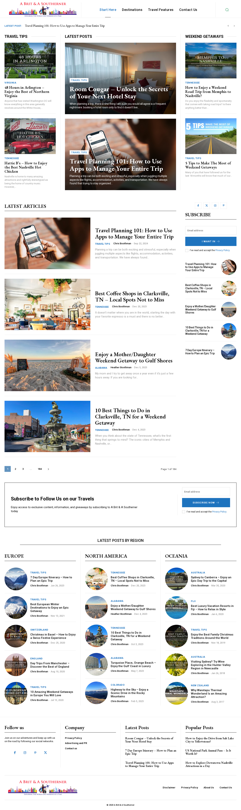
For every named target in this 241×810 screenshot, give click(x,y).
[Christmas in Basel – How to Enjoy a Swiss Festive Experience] (16, 636)
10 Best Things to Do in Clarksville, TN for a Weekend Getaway (130, 416)
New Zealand (200, 685)
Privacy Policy (222, 250)
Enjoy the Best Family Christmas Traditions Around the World (212, 636)
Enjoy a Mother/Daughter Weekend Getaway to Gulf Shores (133, 357)
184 (40, 469)
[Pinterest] (223, 205)
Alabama (101, 367)
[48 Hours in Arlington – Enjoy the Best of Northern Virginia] (30, 60)
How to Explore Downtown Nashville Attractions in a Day (209, 764)
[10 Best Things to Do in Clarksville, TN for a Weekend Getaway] (47, 426)
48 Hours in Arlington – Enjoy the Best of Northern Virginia (27, 91)
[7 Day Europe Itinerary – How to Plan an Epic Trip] (228, 352)
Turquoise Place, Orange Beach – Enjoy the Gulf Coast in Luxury (133, 664)
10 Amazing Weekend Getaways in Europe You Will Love (51, 693)
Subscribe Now (204, 502)
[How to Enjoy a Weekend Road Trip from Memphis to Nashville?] (210, 60)
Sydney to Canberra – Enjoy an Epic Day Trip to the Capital (211, 579)
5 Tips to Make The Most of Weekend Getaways (208, 165)
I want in (208, 241)
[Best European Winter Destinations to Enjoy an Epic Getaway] (16, 607)
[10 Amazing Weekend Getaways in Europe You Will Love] (16, 693)
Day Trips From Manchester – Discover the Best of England (49, 665)
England (36, 658)
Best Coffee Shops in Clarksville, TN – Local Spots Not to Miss (64, 26)
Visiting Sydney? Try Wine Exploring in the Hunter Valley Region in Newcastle (210, 665)
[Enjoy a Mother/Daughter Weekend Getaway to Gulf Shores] (47, 365)
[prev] (228, 26)
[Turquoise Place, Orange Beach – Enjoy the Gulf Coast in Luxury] (96, 664)
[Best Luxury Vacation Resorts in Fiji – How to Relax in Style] (176, 607)
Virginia (10, 82)
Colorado (117, 685)
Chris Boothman (122, 243)
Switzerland (39, 630)
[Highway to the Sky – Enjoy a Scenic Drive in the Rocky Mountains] (96, 693)
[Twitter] (206, 205)
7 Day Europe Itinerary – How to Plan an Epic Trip (200, 352)
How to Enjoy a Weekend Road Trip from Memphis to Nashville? (208, 91)
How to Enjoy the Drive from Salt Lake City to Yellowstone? (209, 740)
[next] (234, 26)
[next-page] (48, 469)
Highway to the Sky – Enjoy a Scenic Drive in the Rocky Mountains (129, 693)
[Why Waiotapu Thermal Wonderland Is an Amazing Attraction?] (176, 693)
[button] (227, 9)
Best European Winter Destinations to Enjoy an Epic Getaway (49, 608)
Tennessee (12, 158)
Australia (198, 572)
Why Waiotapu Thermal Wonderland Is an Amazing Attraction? (209, 694)
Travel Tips (79, 80)
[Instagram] (215, 205)
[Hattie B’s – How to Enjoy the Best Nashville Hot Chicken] (30, 136)
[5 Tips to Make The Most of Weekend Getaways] (210, 136)
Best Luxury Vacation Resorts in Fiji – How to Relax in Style (212, 607)
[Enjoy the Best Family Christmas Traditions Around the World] (176, 636)
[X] (45, 753)
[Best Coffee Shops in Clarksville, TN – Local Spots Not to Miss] (47, 304)
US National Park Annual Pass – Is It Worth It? (208, 752)
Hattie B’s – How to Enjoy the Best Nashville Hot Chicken (26, 167)
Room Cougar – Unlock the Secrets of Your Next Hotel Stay (119, 92)
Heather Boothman (121, 367)
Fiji (193, 601)
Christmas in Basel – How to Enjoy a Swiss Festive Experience (53, 636)
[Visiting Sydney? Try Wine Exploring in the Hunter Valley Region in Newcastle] (176, 664)
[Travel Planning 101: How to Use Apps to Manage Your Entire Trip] (47, 243)
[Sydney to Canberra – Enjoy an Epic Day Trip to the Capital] (176, 579)
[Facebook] (198, 205)
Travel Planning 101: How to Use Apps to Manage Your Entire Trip (116, 165)
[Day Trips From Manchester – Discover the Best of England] (16, 664)
